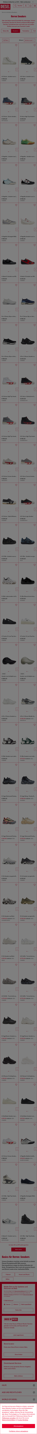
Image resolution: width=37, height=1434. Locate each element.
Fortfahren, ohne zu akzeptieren (18, 1431)
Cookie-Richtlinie (23, 1420)
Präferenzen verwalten (9, 1418)
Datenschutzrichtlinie (8, 1420)
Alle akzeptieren (18, 1426)
